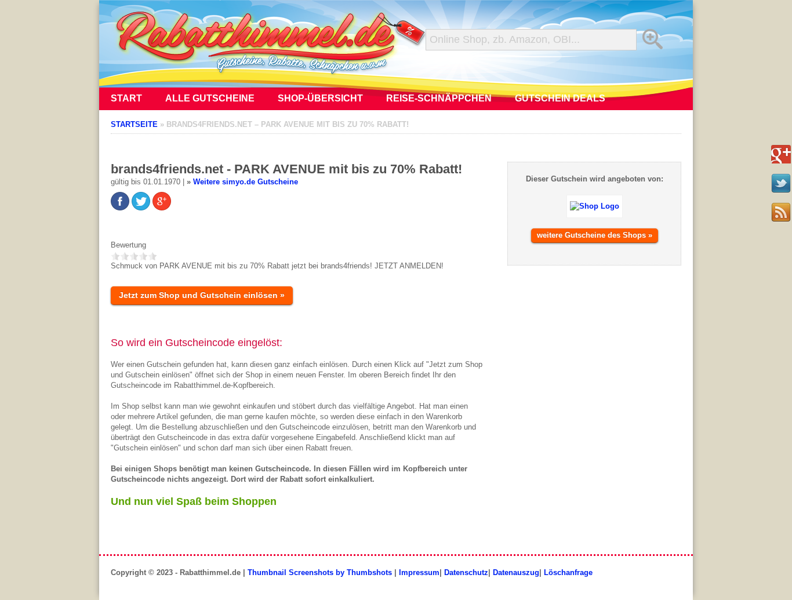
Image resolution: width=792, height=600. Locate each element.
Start (126, 98)
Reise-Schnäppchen (439, 98)
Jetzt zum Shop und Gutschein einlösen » (202, 295)
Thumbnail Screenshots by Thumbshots (320, 572)
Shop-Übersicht (320, 98)
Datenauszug (516, 572)
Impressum (419, 572)
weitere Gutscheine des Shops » (594, 235)
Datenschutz (466, 572)
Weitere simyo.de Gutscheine (245, 181)
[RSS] (781, 212)
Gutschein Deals (560, 98)
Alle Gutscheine (210, 98)
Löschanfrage (568, 572)
